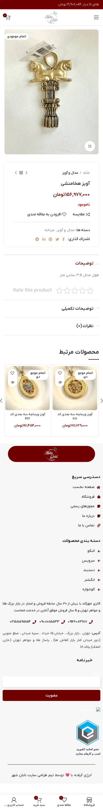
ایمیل (96, 673)
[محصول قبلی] (26, 172)
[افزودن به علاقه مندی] (59, 373)
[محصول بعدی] (15, 172)
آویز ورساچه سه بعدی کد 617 (74, 416)
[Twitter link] (57, 239)
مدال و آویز (70, 173)
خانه (86, 173)
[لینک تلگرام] (37, 239)
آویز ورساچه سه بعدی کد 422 (27, 416)
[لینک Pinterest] (50, 239)
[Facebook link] (63, 239)
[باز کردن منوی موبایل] (96, 17)
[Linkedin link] (44, 239)
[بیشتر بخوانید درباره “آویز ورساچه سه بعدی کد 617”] (59, 382)
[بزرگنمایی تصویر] (90, 146)
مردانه (49, 230)
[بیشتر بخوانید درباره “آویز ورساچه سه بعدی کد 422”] (12, 382)
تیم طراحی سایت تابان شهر (32, 775)
